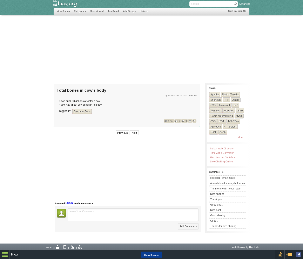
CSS (213, 105)
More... (241, 137)
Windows (215, 110)
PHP (226, 99)
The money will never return (225, 188)
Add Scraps (129, 11)
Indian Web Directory (222, 148)
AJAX (223, 132)
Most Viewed (97, 11)
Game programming (221, 116)
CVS (213, 121)
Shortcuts (215, 99)
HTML (221, 121)
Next (134, 132)
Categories (80, 11)
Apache (214, 94)
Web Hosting (238, 247)
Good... (214, 220)
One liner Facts (82, 111)
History (144, 11)
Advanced (244, 3)
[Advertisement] (129, 47)
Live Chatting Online (221, 161)
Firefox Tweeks (230, 94)
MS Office (233, 121)
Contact (49, 247)
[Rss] (72, 247)
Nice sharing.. (218, 194)
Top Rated (113, 11)
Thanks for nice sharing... (224, 226)
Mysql (239, 116)
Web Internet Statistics (222, 157)
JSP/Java (215, 126)
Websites (229, 110)
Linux (240, 110)
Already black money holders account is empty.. (228, 183)
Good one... (216, 204)
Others (235, 99)
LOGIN (69, 203)
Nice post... (216, 210)
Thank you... (217, 199)
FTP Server (230, 126)
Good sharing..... (219, 215)
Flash (213, 132)
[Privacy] (58, 247)
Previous (122, 132)
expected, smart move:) (223, 177)
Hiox (14, 254)
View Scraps (63, 11)
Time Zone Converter (222, 152)
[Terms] (65, 247)
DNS (235, 105)
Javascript (224, 105)
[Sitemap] (80, 247)
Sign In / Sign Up (237, 11)
